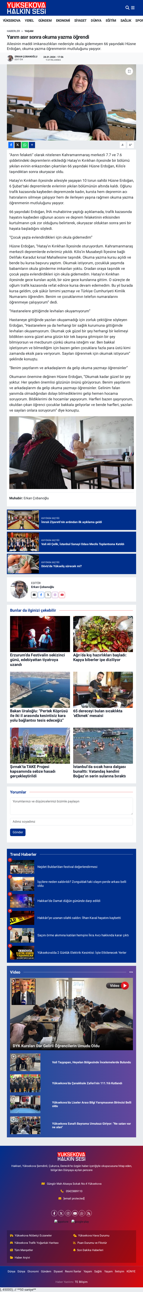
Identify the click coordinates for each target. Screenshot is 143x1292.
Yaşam (29, 31)
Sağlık (98, 1271)
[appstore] (61, 1221)
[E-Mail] (34, 595)
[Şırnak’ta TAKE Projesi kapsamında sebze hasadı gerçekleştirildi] (40, 745)
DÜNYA (96, 20)
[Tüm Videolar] (131, 972)
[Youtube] (62, 595)
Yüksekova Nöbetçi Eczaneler (33, 1235)
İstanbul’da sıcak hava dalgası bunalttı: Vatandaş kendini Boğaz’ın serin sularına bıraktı (99, 771)
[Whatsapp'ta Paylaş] (25, 145)
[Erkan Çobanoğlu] (19, 589)
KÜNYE (131, 1271)
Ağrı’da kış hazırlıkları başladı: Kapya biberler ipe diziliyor (100, 657)
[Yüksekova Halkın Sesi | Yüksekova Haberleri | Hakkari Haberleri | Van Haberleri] (26, 8)
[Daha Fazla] (32, 145)
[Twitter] (48, 595)
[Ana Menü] (133, 8)
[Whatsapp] (82, 1213)
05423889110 (74, 1191)
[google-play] (80, 1221)
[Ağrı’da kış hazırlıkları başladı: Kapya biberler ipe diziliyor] (103, 634)
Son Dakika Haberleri (90, 1250)
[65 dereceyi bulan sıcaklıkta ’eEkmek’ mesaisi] (103, 689)
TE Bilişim (81, 1282)
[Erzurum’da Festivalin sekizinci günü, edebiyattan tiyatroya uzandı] (40, 634)
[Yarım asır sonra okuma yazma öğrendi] (71, 102)
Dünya (11, 1271)
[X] (61, 1213)
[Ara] (127, 8)
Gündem (46, 1271)
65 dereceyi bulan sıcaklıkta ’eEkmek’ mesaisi (97, 713)
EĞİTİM (111, 20)
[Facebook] (41, 595)
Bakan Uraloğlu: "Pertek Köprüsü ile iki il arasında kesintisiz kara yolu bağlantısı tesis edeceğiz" (39, 716)
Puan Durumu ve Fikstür (92, 1243)
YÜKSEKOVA (11, 20)
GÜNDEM (45, 20)
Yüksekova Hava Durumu (93, 1235)
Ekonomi (33, 1271)
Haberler (13, 31)
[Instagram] (55, 595)
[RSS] (89, 1213)
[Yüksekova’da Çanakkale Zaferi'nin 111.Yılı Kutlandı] (25, 1083)
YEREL (29, 20)
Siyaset (58, 1271)
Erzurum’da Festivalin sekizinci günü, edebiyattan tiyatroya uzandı (37, 660)
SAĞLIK (125, 20)
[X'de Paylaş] (18, 145)
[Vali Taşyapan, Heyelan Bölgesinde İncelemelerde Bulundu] (25, 1062)
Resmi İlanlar (73, 1271)
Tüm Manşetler (23, 1250)
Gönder (18, 832)
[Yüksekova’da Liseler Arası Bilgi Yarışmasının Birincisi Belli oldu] (25, 1104)
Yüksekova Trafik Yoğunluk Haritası (36, 1243)
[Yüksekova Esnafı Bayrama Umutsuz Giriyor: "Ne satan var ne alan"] (25, 1125)
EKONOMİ (63, 20)
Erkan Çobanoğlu (42, 587)
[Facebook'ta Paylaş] (11, 145)
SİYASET (80, 20)
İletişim (119, 1271)
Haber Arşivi (22, 1257)
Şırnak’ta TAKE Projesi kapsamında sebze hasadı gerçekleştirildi (32, 771)
